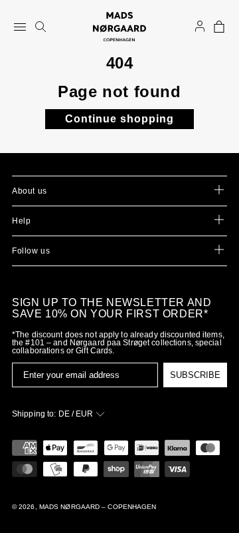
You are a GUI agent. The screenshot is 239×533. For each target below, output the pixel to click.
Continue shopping (119, 118)
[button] (219, 27)
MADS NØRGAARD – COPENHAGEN (98, 506)
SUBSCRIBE (195, 375)
